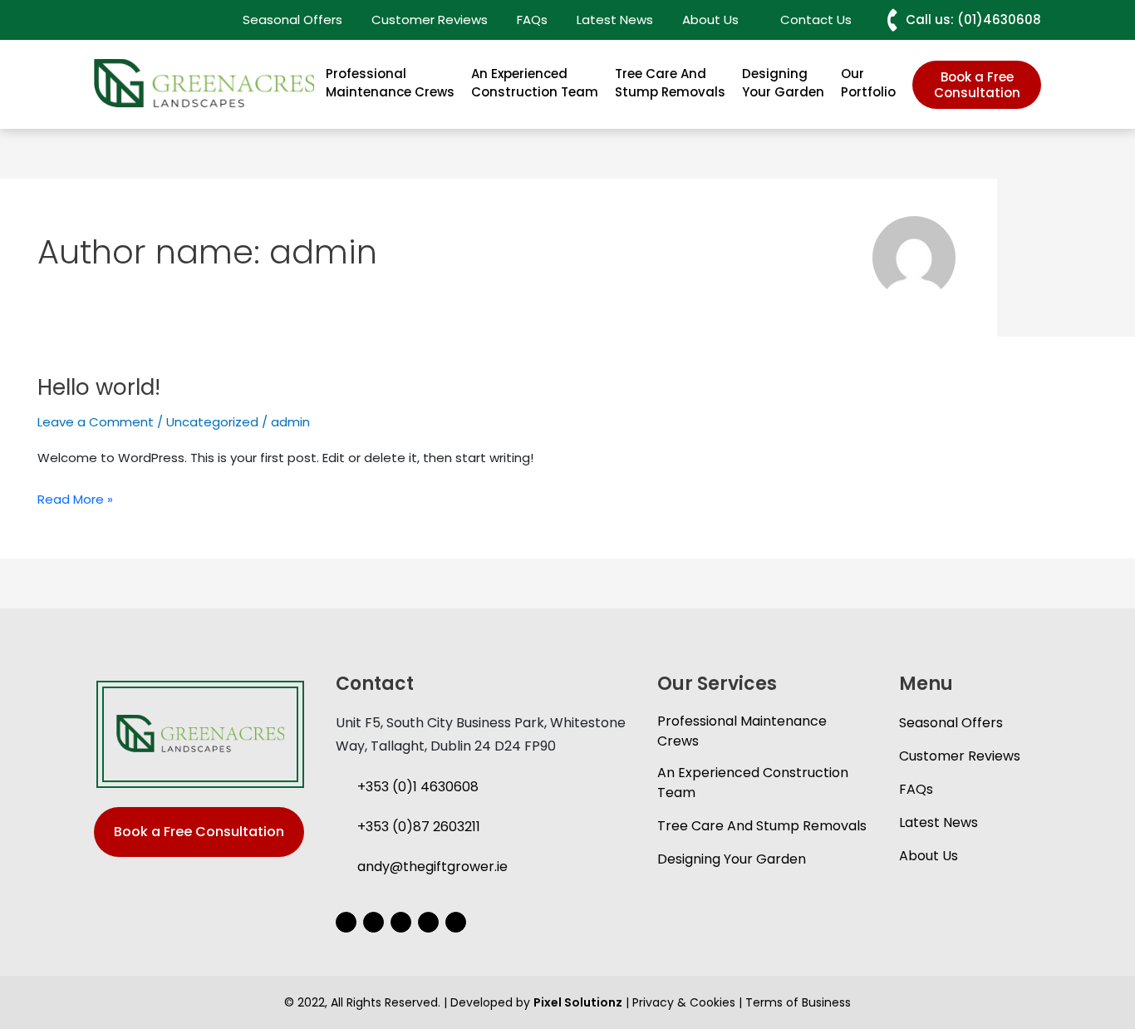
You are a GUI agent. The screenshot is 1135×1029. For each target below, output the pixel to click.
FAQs (532, 19)
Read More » (75, 500)
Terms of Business (798, 1002)
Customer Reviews (429, 19)
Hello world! (98, 387)
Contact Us (816, 19)
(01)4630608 (999, 19)
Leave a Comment (95, 422)
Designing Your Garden (783, 83)
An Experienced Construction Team (534, 83)
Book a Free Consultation (977, 84)
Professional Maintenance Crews (390, 83)
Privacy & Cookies (683, 1002)
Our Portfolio (868, 83)
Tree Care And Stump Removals (670, 83)
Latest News (615, 19)
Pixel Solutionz (577, 1002)
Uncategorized (212, 422)
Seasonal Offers (292, 19)
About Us (928, 855)
